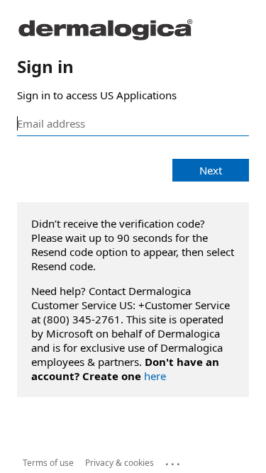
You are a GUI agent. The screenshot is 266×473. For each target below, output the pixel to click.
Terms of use (48, 463)
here (155, 376)
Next (210, 170)
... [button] (173, 461)
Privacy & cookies (119, 463)
